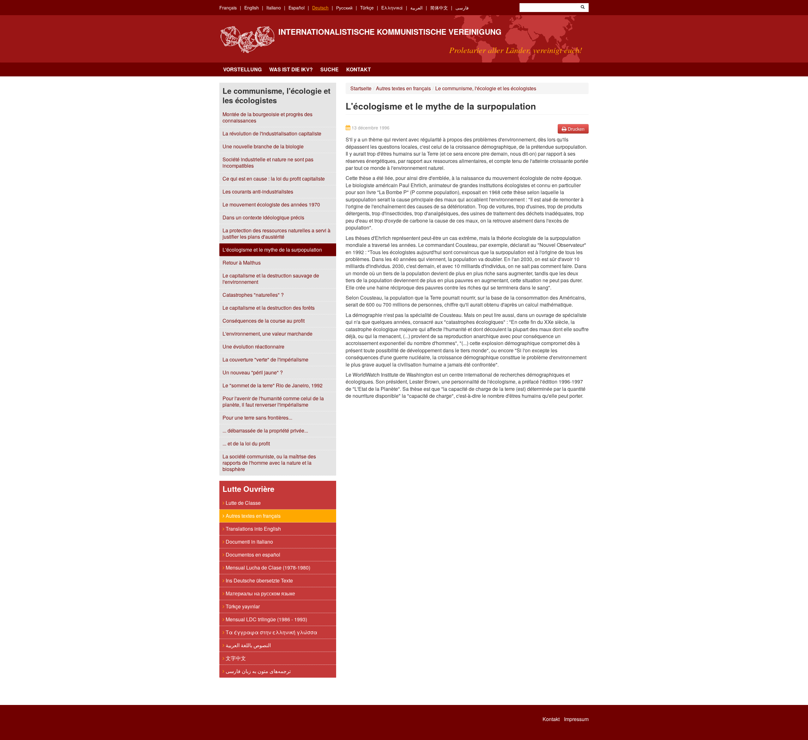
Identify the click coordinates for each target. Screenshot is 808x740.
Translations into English (252, 528)
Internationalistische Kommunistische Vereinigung (390, 31)
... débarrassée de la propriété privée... (265, 430)
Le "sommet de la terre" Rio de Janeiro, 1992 (273, 385)
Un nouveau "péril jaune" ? (253, 372)
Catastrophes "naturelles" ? (253, 294)
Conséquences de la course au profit (264, 320)
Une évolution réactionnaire (253, 346)
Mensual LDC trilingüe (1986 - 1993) (265, 619)
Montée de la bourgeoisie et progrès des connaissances (267, 117)
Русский (344, 7)
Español (296, 7)
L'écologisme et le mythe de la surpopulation (272, 249)
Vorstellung (242, 69)
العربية (416, 7)
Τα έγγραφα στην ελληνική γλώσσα (270, 632)
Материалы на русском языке (259, 593)
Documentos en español (252, 554)
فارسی (462, 7)
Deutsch (320, 7)
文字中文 (235, 658)
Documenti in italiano (248, 541)
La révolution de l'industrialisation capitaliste (272, 133)
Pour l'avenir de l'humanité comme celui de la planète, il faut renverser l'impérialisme (273, 401)
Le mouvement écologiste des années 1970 (271, 204)
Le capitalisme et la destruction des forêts (269, 307)
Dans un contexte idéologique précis (263, 217)
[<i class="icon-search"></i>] (583, 7)
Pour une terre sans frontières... (257, 417)
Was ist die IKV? (291, 69)
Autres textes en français (252, 515)
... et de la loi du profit (246, 443)
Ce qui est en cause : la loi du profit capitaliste (274, 178)
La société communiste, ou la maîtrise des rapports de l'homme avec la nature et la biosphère (269, 463)
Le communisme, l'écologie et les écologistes (485, 88)
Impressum (576, 719)
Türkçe (367, 7)
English (251, 7)
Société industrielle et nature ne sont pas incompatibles (268, 162)
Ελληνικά (392, 7)
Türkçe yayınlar (242, 606)
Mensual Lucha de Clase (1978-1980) (267, 567)
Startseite (360, 88)
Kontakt (358, 69)
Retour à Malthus (242, 262)
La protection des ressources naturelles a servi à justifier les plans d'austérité (276, 233)
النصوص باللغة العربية (247, 645)
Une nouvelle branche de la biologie (263, 146)
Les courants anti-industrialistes (258, 191)
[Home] (247, 39)
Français (228, 7)
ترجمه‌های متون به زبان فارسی (257, 671)
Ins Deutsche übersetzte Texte (258, 580)
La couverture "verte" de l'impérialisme (265, 359)
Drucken (576, 129)
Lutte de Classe (242, 502)
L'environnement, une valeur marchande (267, 333)
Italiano (273, 7)
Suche (329, 69)
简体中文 (439, 7)
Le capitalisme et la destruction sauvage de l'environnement (271, 278)
